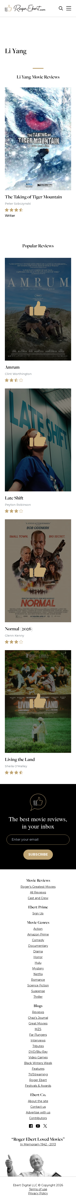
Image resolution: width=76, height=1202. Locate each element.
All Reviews (38, 892)
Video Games (38, 1057)
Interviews (38, 1040)
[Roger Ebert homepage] (25, 8)
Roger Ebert (38, 1080)
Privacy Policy (38, 1193)
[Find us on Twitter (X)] (45, 1126)
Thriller (38, 997)
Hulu (38, 963)
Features (38, 1069)
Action (38, 929)
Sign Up (38, 913)
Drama (38, 951)
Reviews (38, 1012)
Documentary (38, 946)
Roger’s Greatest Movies (38, 887)
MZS (38, 1029)
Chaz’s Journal (38, 1018)
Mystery (38, 968)
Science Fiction (38, 985)
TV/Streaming (38, 1074)
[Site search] (61, 8)
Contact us (38, 1107)
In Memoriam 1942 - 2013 (38, 1144)
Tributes (38, 1046)
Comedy (38, 940)
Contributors (38, 1118)
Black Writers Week (38, 1063)
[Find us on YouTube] (38, 1126)
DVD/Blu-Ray (38, 1052)
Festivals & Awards (38, 1086)
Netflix (38, 974)
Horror (38, 957)
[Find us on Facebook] (31, 1126)
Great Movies (38, 1023)
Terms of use (38, 1189)
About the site (38, 1101)
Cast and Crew (38, 898)
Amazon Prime (38, 934)
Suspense (38, 991)
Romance (38, 980)
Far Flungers (38, 1035)
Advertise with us (38, 1112)
